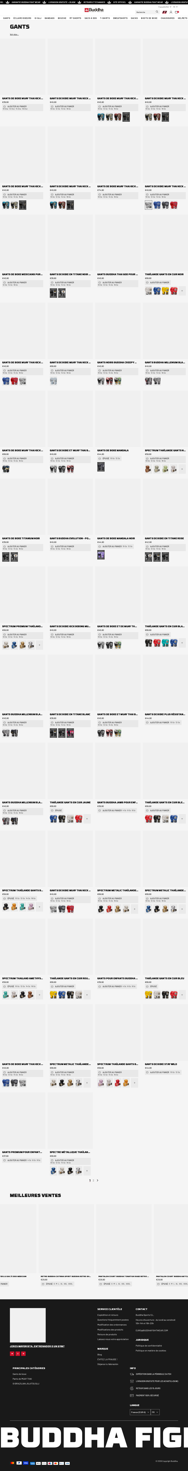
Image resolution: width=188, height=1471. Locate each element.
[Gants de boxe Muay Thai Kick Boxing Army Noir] (22, 331)
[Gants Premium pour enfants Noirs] (22, 1120)
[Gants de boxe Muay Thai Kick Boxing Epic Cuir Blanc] (22, 419)
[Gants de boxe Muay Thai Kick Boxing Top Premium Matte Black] (22, 67)
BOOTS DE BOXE (149, 18)
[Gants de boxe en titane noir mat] (70, 243)
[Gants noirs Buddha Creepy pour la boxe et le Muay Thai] (118, 331)
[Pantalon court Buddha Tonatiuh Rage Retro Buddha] (124, 1238)
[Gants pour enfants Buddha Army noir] (118, 947)
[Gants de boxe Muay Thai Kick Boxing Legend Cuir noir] (118, 154)
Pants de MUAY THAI (22, 1378)
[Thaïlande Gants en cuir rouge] (70, 947)
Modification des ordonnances (112, 1324)
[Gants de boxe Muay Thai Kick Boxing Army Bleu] (70, 859)
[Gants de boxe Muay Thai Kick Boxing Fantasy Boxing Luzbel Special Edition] (70, 67)
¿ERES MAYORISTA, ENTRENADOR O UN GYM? (37, 1346)
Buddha (139, 1315)
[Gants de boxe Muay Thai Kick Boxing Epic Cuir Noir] (70, 331)
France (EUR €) (163, 7)
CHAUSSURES (168, 18)
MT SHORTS (75, 18)
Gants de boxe (19, 1374)
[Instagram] (18, 1354)
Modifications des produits (110, 1329)
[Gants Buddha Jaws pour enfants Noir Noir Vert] (118, 771)
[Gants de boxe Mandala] (118, 419)
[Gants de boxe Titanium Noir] (22, 507)
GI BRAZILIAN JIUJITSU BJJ (26, 1383)
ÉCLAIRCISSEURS (22, 18)
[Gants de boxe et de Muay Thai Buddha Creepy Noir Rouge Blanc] (118, 594)
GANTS (6, 18)
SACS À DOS (91, 18)
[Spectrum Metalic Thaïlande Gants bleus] (70, 1032)
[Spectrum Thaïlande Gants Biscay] (118, 1032)
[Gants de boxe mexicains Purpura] (22, 243)
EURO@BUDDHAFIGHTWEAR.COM (152, 1330)
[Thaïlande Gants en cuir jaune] (70, 771)
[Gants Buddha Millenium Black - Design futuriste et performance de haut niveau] (22, 683)
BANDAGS (50, 18)
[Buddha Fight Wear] (94, 10)
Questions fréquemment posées (113, 1319)
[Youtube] (12, 1354)
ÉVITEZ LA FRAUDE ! (107, 1359)
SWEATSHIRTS (120, 18)
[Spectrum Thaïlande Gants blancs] (22, 859)
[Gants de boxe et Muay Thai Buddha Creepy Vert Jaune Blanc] (70, 419)
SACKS (134, 18)
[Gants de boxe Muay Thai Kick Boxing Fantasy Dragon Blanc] (70, 154)
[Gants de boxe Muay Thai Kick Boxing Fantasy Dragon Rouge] (22, 154)
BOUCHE (62, 18)
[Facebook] (23, 1354)
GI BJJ (38, 18)
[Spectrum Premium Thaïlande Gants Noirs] (22, 594)
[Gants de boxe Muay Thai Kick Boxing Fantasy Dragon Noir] (118, 67)
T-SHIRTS (105, 18)
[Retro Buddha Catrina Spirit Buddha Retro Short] (66, 1238)
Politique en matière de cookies (151, 1350)
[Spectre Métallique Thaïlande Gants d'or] (70, 1120)
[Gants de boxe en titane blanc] (70, 683)
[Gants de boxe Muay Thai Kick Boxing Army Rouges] (22, 1032)
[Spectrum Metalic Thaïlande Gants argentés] (118, 859)
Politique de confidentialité (149, 1345)
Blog (99, 1354)
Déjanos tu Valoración (107, 1364)
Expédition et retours (107, 1315)
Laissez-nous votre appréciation (113, 1339)
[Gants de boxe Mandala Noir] (118, 507)
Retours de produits (107, 1334)
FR (174, 7)
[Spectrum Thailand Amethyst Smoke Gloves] (22, 947)
